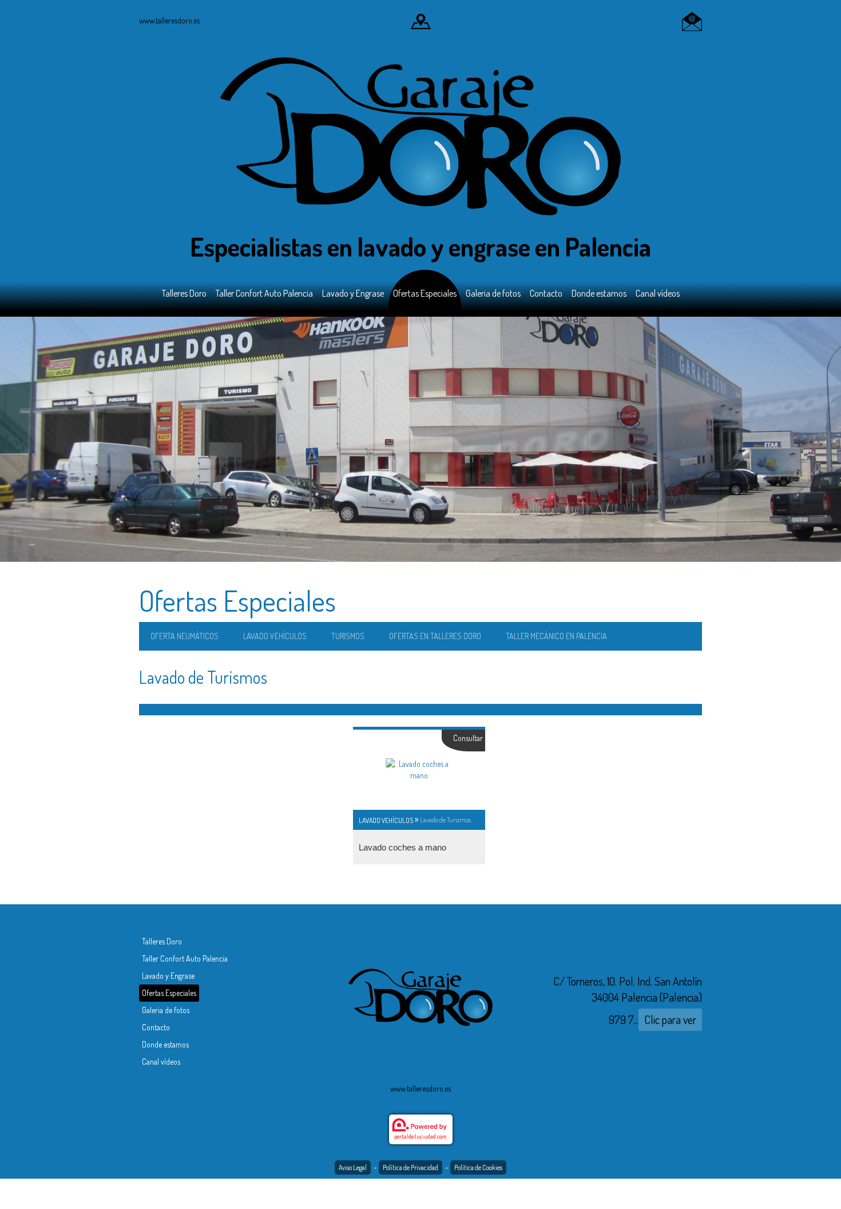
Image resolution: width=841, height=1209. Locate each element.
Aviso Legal (353, 1167)
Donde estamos (599, 293)
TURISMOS (347, 636)
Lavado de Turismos (445, 820)
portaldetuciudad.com (420, 1136)
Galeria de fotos (493, 293)
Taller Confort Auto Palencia (264, 293)
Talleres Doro (184, 293)
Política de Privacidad (410, 1167)
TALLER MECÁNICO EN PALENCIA (556, 636)
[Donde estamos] (421, 20)
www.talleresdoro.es (169, 20)
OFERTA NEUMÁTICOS (184, 636)
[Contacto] (692, 20)
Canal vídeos (658, 293)
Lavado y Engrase (353, 293)
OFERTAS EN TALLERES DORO (435, 636)
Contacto (546, 293)
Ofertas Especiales (425, 293)
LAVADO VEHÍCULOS (275, 636)
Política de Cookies (478, 1167)
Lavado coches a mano (402, 847)
